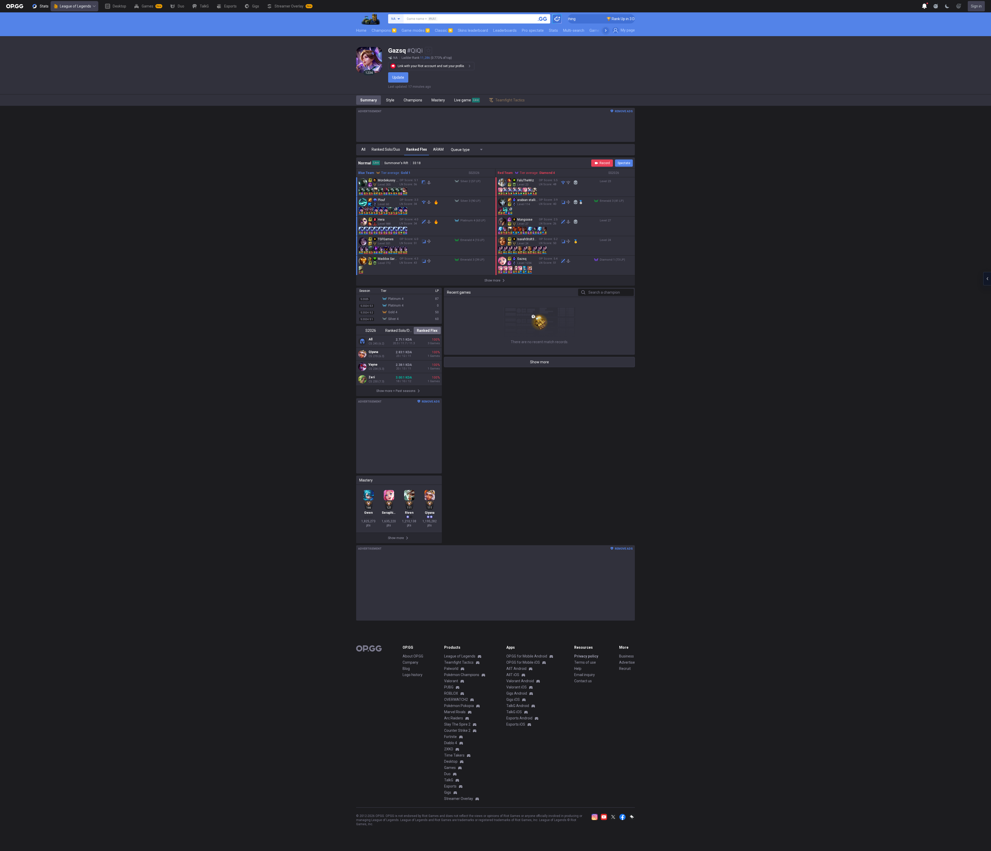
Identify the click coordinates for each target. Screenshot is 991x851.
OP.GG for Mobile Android (526, 656)
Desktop (451, 761)
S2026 (370, 330)
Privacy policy (586, 656)
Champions (383, 30)
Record (605, 163)
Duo (447, 774)
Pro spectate (533, 30)
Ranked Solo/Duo (398, 330)
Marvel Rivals (455, 712)
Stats (553, 30)
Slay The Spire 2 (457, 724)
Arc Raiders (453, 718)
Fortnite (450, 737)
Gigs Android (516, 693)
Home (361, 30)
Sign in (976, 6)
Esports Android (519, 718)
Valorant (451, 681)
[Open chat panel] (987, 278)
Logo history (412, 675)
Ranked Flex (427, 330)
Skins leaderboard (473, 30)
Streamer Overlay (458, 799)
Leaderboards (505, 30)
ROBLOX (451, 693)
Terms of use (585, 662)
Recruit (625, 669)
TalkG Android (517, 706)
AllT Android (516, 669)
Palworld (451, 669)
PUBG (448, 687)
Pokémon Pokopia (459, 706)
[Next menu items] (605, 30)
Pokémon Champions (461, 675)
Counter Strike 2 (457, 730)
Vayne (373, 364)
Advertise (627, 662)
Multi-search (573, 30)
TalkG (448, 780)
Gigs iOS (513, 699)
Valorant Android (520, 681)
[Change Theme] (947, 6)
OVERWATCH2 (456, 699)
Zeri (372, 377)
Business (626, 656)
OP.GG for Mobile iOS (523, 662)
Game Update (600, 30)
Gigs (447, 792)
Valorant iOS (516, 687)
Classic (443, 30)
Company (410, 662)
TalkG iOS (514, 712)
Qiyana (373, 352)
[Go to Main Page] (14, 6)
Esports (450, 786)
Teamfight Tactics (459, 662)
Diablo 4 (450, 743)
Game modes (415, 30)
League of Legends (75, 6)
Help (577, 669)
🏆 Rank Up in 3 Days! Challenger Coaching (607, 19)
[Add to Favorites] (428, 50)
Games (450, 768)
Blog (406, 669)
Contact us (583, 681)
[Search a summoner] (542, 18)
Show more (539, 362)
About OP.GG (413, 656)
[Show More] (924, 6)
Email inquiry (584, 675)
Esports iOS (515, 724)
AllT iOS (512, 675)
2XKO (448, 749)
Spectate (624, 163)
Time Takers (454, 755)
